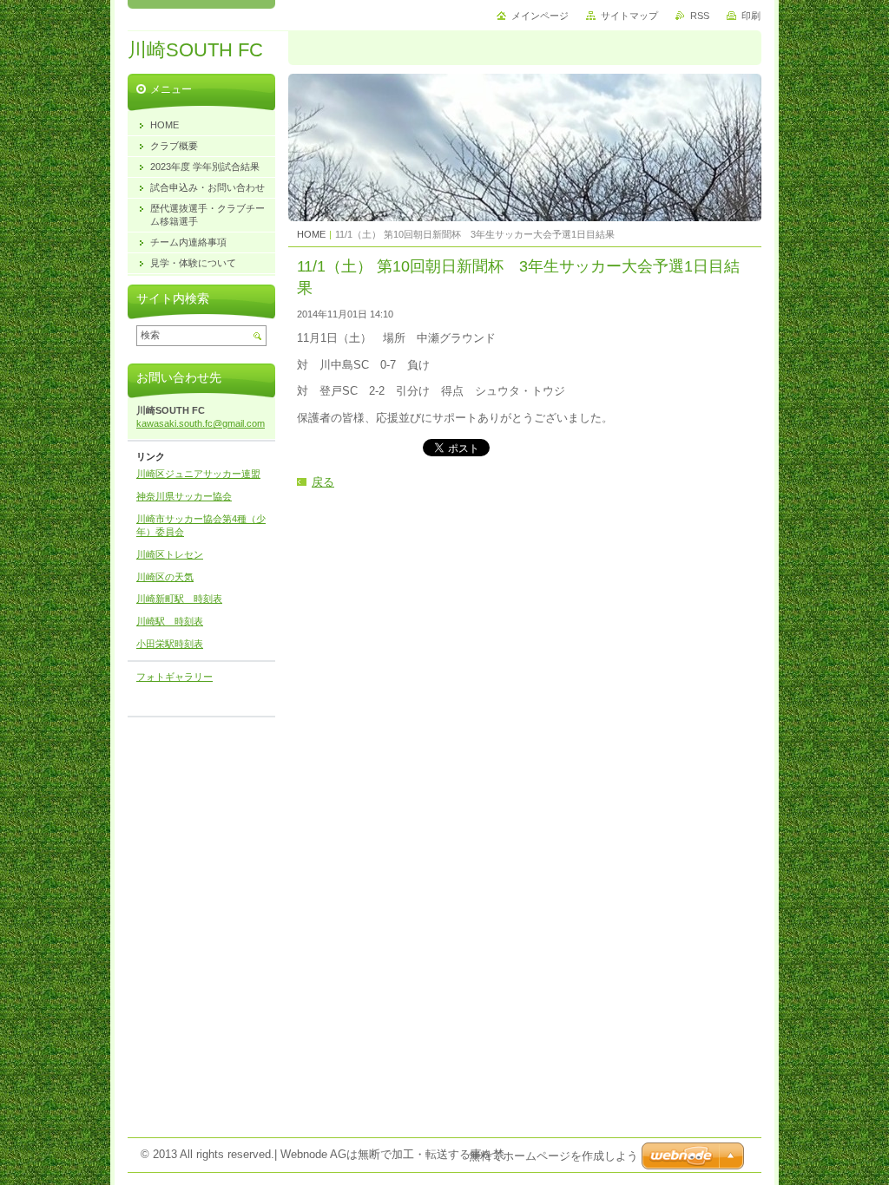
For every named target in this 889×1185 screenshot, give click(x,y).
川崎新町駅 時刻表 (179, 598)
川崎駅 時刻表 (169, 621)
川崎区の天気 (165, 577)
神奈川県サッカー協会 (184, 496)
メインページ (540, 15)
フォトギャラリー (174, 676)
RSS (699, 15)
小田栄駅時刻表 (169, 643)
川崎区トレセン (169, 554)
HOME (311, 234)
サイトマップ (629, 15)
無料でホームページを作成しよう (553, 1155)
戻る (323, 481)
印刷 (751, 15)
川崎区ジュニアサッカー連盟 (198, 473)
